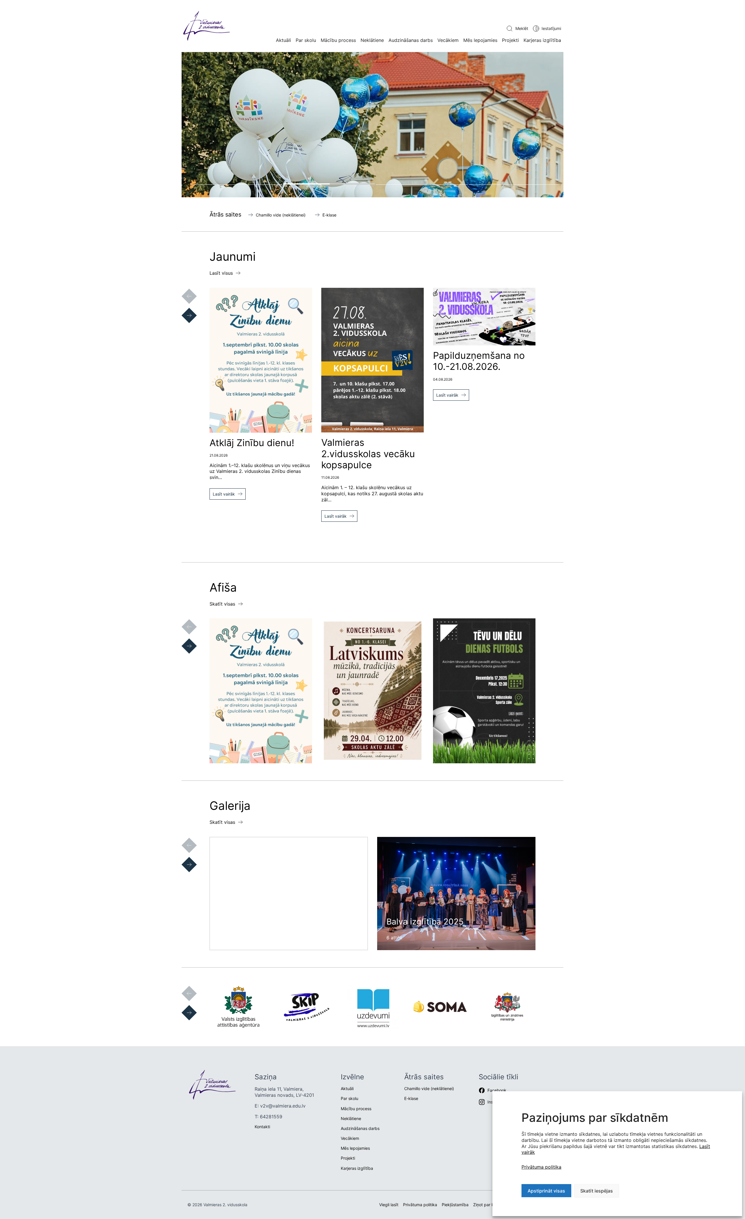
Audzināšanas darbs (411, 40)
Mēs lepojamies (480, 40)
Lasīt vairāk (224, 493)
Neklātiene (372, 40)
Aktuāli (283, 40)
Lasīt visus (221, 273)
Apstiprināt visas (546, 1191)
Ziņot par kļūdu (487, 1204)
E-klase (329, 214)
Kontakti (262, 1126)
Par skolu (306, 40)
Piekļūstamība (455, 1204)
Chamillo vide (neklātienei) (281, 214)
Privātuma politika (541, 1167)
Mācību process (338, 40)
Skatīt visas (222, 604)
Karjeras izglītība (542, 40)
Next (183, 310)
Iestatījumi (551, 28)
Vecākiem (448, 40)
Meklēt (521, 28)
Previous (183, 290)
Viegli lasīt (388, 1204)
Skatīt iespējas (596, 1191)
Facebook (496, 1090)
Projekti (510, 40)
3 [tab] (422, 183)
